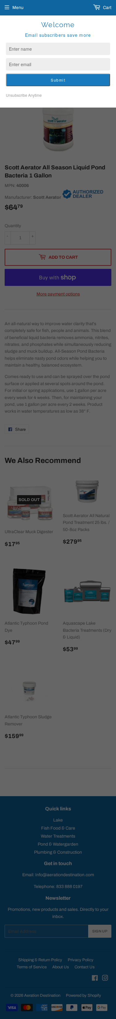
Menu (18, 7)
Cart (106, 7)
